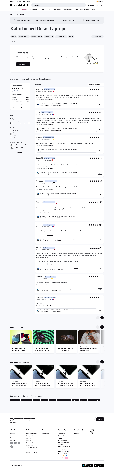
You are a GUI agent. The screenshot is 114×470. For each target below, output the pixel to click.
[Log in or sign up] (98, 5)
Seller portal (29, 436)
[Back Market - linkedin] (15, 443)
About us (12, 433)
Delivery (28, 440)
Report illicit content (63, 451)
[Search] (32, 5)
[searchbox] (59, 5)
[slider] (11, 123)
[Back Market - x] (11, 446)
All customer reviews (31, 452)
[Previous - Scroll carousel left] (97, 327)
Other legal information (64, 446)
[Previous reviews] (97, 317)
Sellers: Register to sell (32, 433)
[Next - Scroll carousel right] (102, 327)
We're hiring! (13, 440)
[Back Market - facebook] (19, 443)
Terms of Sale (61, 436)
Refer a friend (45, 433)
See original (50, 99)
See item (76, 103)
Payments (29, 438)
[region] (57, 342)
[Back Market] (19, 5)
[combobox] (13, 36)
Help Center (29, 445)
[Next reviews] (102, 317)
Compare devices (31, 450)
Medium (76, 433)
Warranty (60, 438)
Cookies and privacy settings (63, 443)
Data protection (62, 440)
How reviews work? (17, 107)
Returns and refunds (31, 443)
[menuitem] (33, 9)
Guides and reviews (31, 447)
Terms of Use (61, 433)
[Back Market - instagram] (11, 443)
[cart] (102, 5)
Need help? (91, 5)
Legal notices (61, 449)
